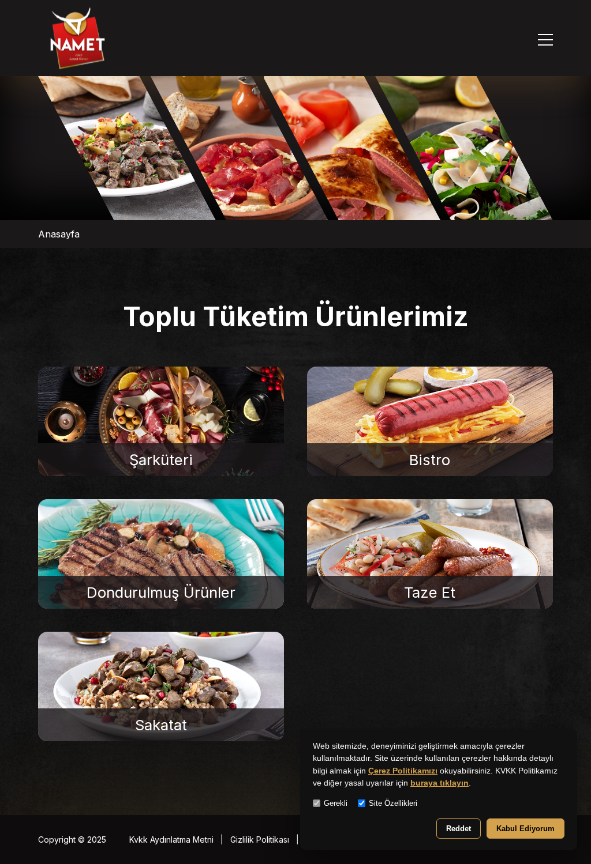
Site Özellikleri (393, 803)
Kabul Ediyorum (525, 828)
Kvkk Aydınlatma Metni (171, 839)
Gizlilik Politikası (259, 839)
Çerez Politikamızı (402, 771)
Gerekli (335, 803)
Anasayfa (59, 234)
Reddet (458, 828)
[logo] (77, 39)
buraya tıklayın (439, 783)
